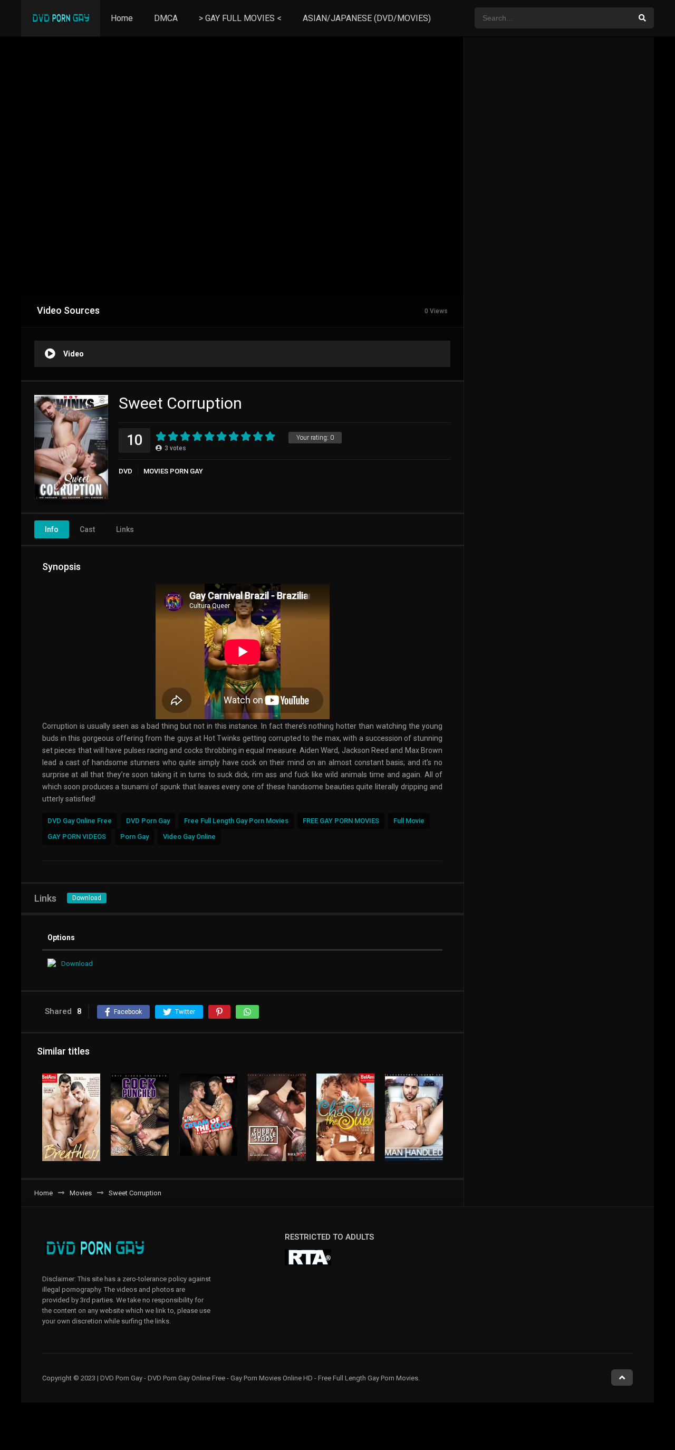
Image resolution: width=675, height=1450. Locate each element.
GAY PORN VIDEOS (76, 836)
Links (125, 529)
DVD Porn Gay (148, 821)
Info (52, 529)
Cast (87, 529)
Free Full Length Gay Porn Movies (236, 821)
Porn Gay (134, 836)
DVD (125, 471)
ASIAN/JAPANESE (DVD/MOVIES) (367, 18)
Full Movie (409, 821)
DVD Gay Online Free (79, 821)
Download (86, 898)
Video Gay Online (189, 836)
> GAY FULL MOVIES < (240, 18)
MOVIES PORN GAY (173, 471)
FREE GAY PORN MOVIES (341, 821)
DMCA (166, 18)
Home (122, 18)
